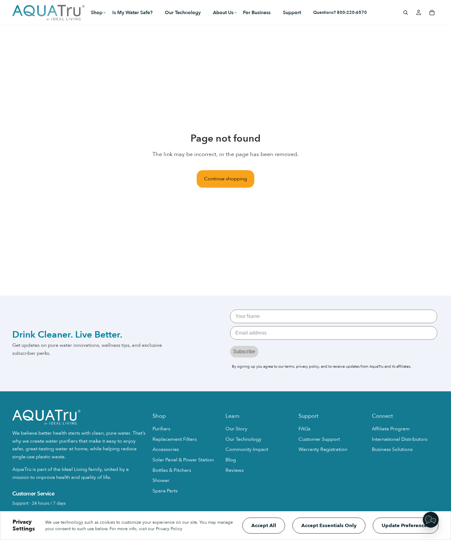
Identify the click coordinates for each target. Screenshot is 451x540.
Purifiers (161, 428)
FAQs (304, 428)
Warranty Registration (323, 449)
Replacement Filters (174, 439)
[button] (95, 12)
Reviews (235, 470)
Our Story (236, 428)
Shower (160, 480)
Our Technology (243, 439)
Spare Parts (165, 490)
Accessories (165, 449)
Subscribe (244, 351)
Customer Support (319, 439)
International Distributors (399, 439)
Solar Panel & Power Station (183, 459)
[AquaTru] (48, 12)
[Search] (405, 12)
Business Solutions (392, 449)
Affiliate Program (391, 428)
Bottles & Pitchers (171, 470)
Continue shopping (225, 178)
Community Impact (247, 449)
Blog (231, 459)
